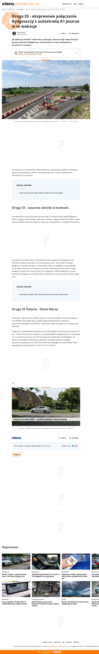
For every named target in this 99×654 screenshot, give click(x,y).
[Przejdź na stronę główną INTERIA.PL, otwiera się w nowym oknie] (8, 3)
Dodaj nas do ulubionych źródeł (40, 54)
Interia (4, 9)
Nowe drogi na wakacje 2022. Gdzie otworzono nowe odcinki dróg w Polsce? (43, 294)
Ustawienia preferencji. (64, 646)
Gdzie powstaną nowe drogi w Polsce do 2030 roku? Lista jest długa (41, 193)
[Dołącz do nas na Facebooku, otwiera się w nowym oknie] (73, 446)
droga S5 (17, 455)
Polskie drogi (19, 9)
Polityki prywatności (52, 646)
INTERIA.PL (82, 646)
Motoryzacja (11, 9)
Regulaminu (40, 646)
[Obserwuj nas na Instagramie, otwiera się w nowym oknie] (76, 446)
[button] (67, 4)
